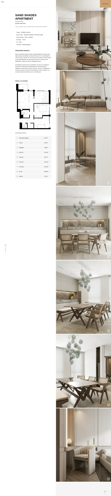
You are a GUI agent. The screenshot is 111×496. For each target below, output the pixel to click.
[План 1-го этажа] (33, 106)
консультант (105, 3)
